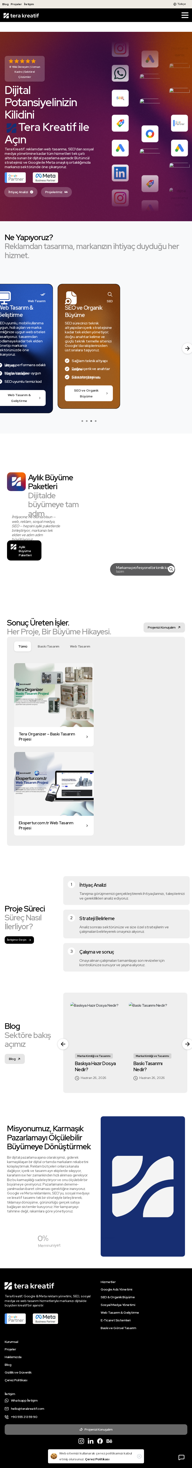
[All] (22, 651)
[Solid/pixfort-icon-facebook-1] (100, 1445)
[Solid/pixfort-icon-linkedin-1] (90, 1445)
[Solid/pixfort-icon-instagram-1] (81, 1445)
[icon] (169, 574)
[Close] (139, 1456)
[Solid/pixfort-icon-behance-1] (109, 1445)
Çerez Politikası (97, 1459)
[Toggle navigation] (185, 15)
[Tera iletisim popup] (181, 1457)
